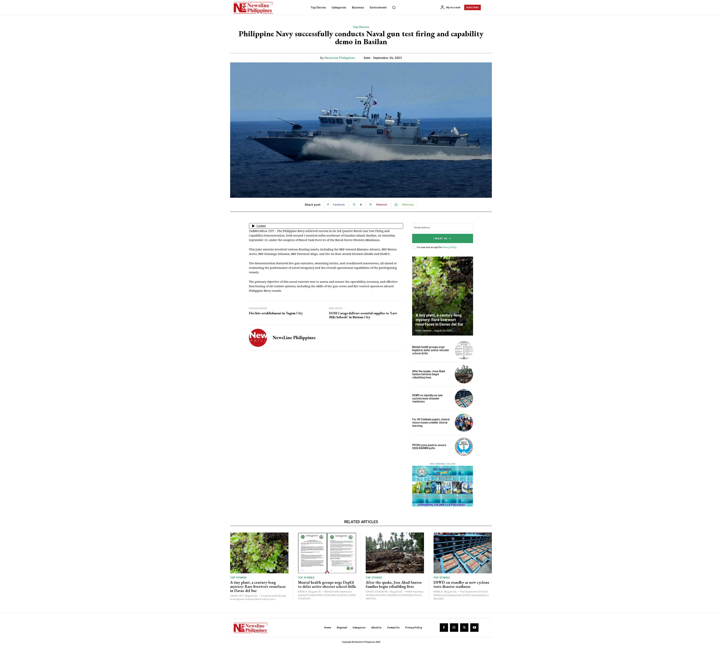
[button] (393, 7)
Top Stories (361, 27)
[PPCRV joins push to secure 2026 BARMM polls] (464, 447)
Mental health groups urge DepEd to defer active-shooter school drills (430, 350)
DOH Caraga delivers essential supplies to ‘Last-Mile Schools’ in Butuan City (363, 315)
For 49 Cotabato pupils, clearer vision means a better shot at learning (431, 422)
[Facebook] (444, 627)
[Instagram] (454, 627)
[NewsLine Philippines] (258, 338)
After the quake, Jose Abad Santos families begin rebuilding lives (428, 374)
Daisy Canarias (424, 330)
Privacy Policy (449, 247)
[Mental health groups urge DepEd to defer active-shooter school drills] (464, 350)
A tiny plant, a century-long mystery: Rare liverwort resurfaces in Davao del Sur (439, 320)
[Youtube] (474, 627)
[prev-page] (460, 263)
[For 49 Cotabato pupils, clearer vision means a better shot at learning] (464, 423)
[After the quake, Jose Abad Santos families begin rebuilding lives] (464, 374)
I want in (440, 238)
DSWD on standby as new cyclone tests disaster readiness (427, 398)
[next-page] (466, 263)
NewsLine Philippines (340, 58)
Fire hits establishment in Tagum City (276, 313)
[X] (464, 627)
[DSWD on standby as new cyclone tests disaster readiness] (464, 398)
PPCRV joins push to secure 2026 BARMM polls (429, 447)
